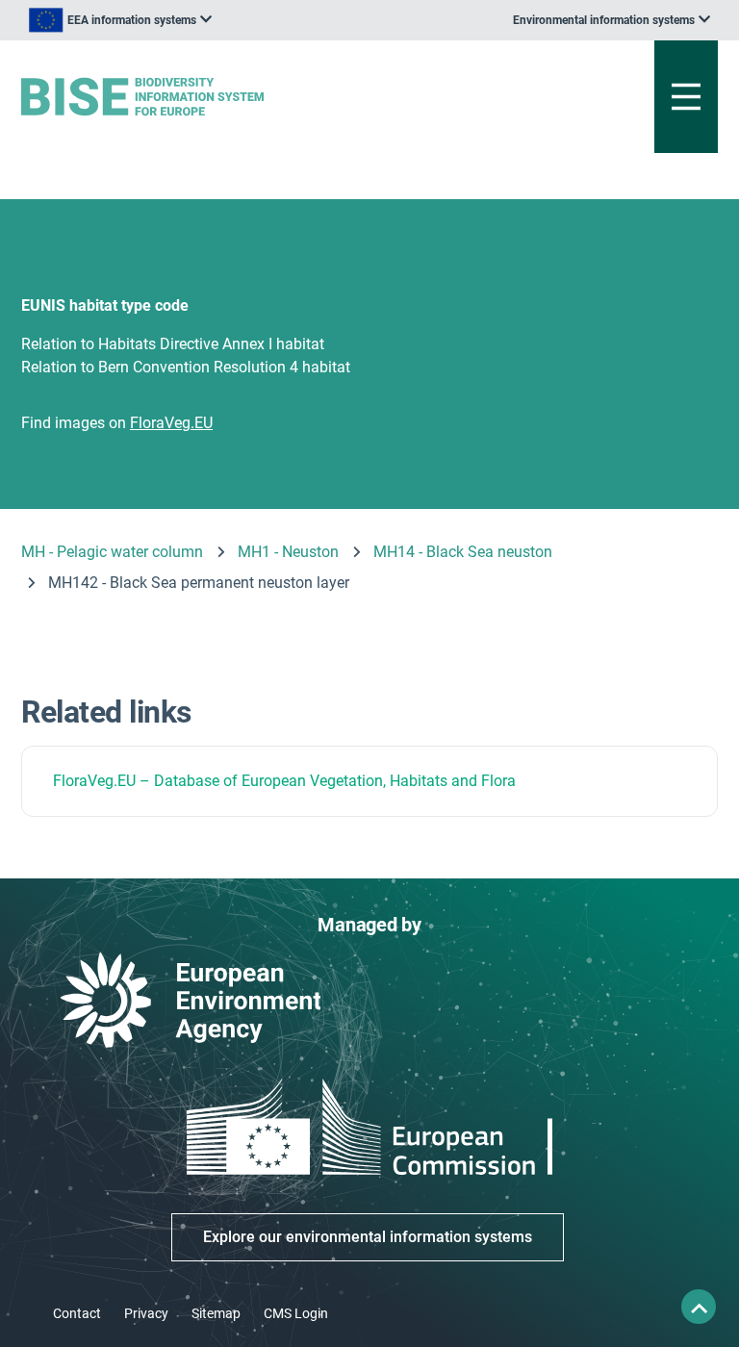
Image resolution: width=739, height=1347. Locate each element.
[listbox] (120, 20)
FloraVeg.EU (94, 781)
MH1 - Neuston (288, 552)
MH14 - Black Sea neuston (462, 552)
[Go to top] (698, 1306)
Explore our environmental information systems (367, 1237)
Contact (77, 1313)
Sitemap (216, 1313)
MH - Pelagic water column (112, 552)
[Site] (248, 96)
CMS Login (296, 1313)
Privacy (146, 1313)
